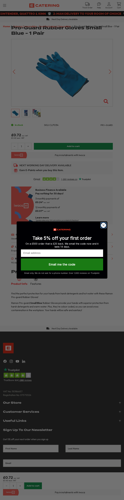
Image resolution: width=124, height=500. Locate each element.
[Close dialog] (103, 225)
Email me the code (62, 264)
